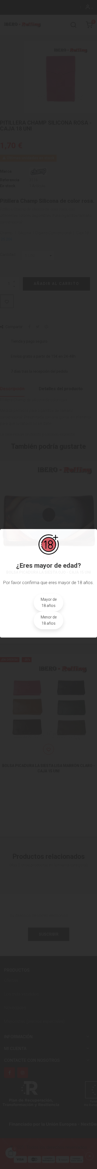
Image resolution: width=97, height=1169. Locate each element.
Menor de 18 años (49, 620)
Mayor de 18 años (49, 602)
